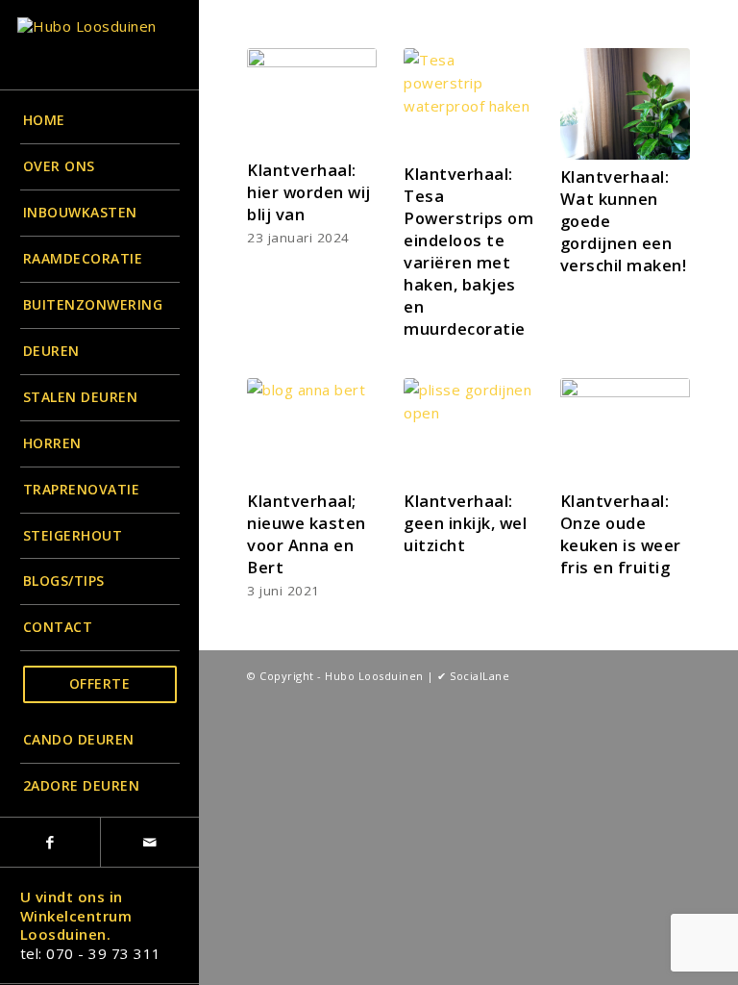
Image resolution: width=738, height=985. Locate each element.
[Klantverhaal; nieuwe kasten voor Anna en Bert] (312, 430)
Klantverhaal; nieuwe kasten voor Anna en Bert (306, 534)
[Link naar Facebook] (50, 842)
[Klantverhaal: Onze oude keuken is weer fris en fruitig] (625, 430)
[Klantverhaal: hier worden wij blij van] (312, 100)
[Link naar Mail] (150, 842)
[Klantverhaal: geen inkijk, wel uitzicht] (468, 430)
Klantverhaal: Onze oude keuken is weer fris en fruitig (620, 534)
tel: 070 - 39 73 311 (90, 953)
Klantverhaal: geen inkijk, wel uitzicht (465, 523)
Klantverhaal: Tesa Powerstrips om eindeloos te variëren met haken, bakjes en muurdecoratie (468, 252)
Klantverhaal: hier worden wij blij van (309, 192)
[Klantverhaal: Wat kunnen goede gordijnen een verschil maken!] (625, 104)
